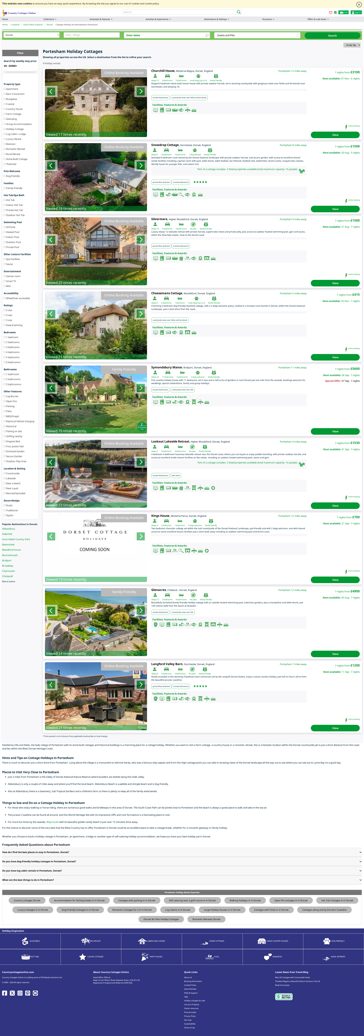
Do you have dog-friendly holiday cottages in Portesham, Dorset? (39, 861)
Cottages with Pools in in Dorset (271, 909)
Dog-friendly (13, 176)
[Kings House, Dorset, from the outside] (96, 548)
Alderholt (7, 534)
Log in (357, 12)
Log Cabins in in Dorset (177, 909)
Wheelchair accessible (18, 298)
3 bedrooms (12, 347)
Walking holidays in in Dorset (245, 900)
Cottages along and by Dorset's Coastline (324, 909)
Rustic (9, 505)
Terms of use (189, 1027)
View (335, 135)
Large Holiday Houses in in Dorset (222, 909)
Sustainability (190, 1023)
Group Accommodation (19, 124)
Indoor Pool (12, 237)
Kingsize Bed (13, 441)
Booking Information (193, 981)
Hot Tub (10, 200)
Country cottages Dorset (27, 900)
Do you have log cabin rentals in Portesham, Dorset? (32, 870)
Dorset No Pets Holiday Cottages (161, 919)
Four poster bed (15, 446)
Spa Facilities (13, 259)
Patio (9, 411)
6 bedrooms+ (13, 362)
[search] (238, 12)
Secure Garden (14, 456)
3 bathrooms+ (14, 384)
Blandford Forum (11, 549)
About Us (188, 977)
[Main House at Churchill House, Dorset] (96, 103)
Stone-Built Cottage (16, 159)
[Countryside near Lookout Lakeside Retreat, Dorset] (96, 474)
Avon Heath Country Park (16, 539)
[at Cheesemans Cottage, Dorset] (96, 325)
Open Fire (11, 401)
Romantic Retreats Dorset (206, 919)
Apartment (12, 88)
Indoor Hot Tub (14, 205)
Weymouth (52, 822)
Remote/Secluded (15, 493)
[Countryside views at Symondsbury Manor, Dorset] (96, 400)
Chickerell (7, 576)
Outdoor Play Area (16, 461)
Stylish (9, 515)
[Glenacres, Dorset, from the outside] (96, 622)
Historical (11, 426)
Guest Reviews (190, 989)
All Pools (10, 227)
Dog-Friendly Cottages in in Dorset (80, 909)
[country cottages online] (19, 12)
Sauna (9, 264)
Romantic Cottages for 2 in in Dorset (132, 909)
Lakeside (11, 478)
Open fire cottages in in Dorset (291, 900)
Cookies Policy (190, 985)
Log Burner (12, 396)
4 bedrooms (12, 352)
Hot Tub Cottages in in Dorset (337, 900)
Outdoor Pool (13, 242)
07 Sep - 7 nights (351, 380)
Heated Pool (12, 232)
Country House (14, 109)
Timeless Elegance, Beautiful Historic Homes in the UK (297, 981)
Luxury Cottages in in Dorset (32, 909)
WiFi (8, 286)
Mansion (10, 144)
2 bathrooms (13, 379)
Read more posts (282, 985)
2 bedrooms (12, 342)
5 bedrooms (12, 357)
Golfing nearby (14, 436)
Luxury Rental (13, 139)
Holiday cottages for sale (194, 1000)
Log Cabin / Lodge (16, 134)
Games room (13, 276)
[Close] (359, 4)
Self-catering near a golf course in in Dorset (192, 900)
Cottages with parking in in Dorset (136, 900)
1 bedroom (12, 337)
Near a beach (13, 483)
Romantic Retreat (15, 149)
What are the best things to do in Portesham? (28, 879)
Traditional (12, 510)
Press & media (190, 1012)
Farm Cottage (13, 114)
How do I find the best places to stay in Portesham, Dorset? (35, 852)
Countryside (12, 473)
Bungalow (11, 99)
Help (186, 996)
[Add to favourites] (330, 13)
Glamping (11, 119)
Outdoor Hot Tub (15, 215)
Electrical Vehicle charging (20, 421)
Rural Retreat (13, 154)
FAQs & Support (191, 993)
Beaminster (8, 544)
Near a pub (12, 488)
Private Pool (12, 247)
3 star (9, 320)
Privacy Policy (190, 1016)
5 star (9, 310)
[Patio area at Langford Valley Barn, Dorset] (96, 696)
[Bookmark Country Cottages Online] (335, 12)
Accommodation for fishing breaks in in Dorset (79, 900)
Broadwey (7, 565)
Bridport (6, 560)
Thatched (11, 164)
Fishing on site (14, 431)
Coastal (10, 104)
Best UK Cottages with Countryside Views (292, 977)
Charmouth (8, 571)
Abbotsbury (8, 528)
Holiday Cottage (15, 129)
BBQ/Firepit (12, 416)
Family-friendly (14, 188)
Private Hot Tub (14, 210)
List (346, 12)
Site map (188, 1020)
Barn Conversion (15, 93)
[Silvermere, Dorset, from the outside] (96, 251)
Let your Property (191, 1004)
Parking (10, 406)
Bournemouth (10, 555)
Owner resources (191, 1008)
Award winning (14, 325)
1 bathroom (12, 374)
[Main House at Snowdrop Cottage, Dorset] (96, 177)
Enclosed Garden (15, 451)
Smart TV (11, 281)
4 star (9, 315)
